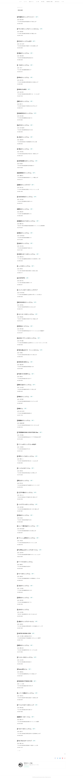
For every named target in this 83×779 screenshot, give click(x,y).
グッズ (63, 1)
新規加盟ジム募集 (49, 1)
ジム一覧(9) (18, 750)
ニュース (25, 1)
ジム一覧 (37, 1)
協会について (31, 1)
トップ (20, 1)
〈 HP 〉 (36, 17)
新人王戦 (42, 1)
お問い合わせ (57, 1)
